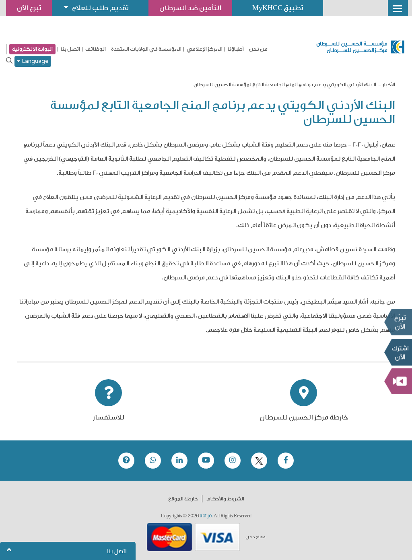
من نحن (258, 49)
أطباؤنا (236, 49)
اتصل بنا (70, 49)
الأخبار (389, 84)
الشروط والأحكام (225, 499)
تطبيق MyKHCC (277, 8)
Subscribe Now (398, 352)
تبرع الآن (398, 322)
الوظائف (95, 49)
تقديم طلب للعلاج (100, 8)
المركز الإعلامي (204, 49)
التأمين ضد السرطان (190, 8)
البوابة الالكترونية (32, 49)
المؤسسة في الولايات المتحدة (146, 49)
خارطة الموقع (183, 499)
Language (34, 61)
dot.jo (206, 516)
